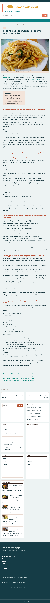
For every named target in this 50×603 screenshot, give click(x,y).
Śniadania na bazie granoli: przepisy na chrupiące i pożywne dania (15, 592)
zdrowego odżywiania (8, 77)
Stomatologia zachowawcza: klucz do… (35, 410)
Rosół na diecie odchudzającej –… (12, 95)
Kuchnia (8, 20)
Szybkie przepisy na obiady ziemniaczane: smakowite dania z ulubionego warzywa (15, 517)
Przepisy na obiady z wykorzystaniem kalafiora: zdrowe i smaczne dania (16, 529)
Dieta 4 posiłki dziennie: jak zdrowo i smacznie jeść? (12, 572)
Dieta (3, 20)
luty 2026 (4, 461)
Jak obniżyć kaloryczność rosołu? (13, 98)
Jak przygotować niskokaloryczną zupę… (14, 101)
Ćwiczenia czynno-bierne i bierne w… (34, 407)
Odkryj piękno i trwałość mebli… (33, 419)
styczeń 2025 (5, 476)
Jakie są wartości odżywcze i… (12, 100)
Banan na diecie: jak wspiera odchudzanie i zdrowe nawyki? (18, 373)
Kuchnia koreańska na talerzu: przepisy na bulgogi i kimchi (13, 587)
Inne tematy (14, 20)
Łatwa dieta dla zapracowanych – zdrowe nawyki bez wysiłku (18, 380)
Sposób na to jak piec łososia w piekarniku (10, 433)
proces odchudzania (36, 79)
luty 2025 (4, 473)
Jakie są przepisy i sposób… (11, 103)
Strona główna (3, 24)
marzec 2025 (5, 470)
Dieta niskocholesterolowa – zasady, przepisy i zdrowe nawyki (18, 376)
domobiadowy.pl (26, 36)
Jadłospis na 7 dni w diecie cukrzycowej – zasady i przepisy (14, 582)
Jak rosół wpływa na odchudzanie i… (13, 97)
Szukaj (44, 15)
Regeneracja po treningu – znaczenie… (34, 416)
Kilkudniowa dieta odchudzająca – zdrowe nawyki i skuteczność (19, 378)
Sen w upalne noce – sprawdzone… (34, 413)
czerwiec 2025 (5, 464)
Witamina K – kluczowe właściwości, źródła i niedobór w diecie (14, 577)
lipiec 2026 (4, 458)
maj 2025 (4, 467)
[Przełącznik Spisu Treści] (22, 94)
